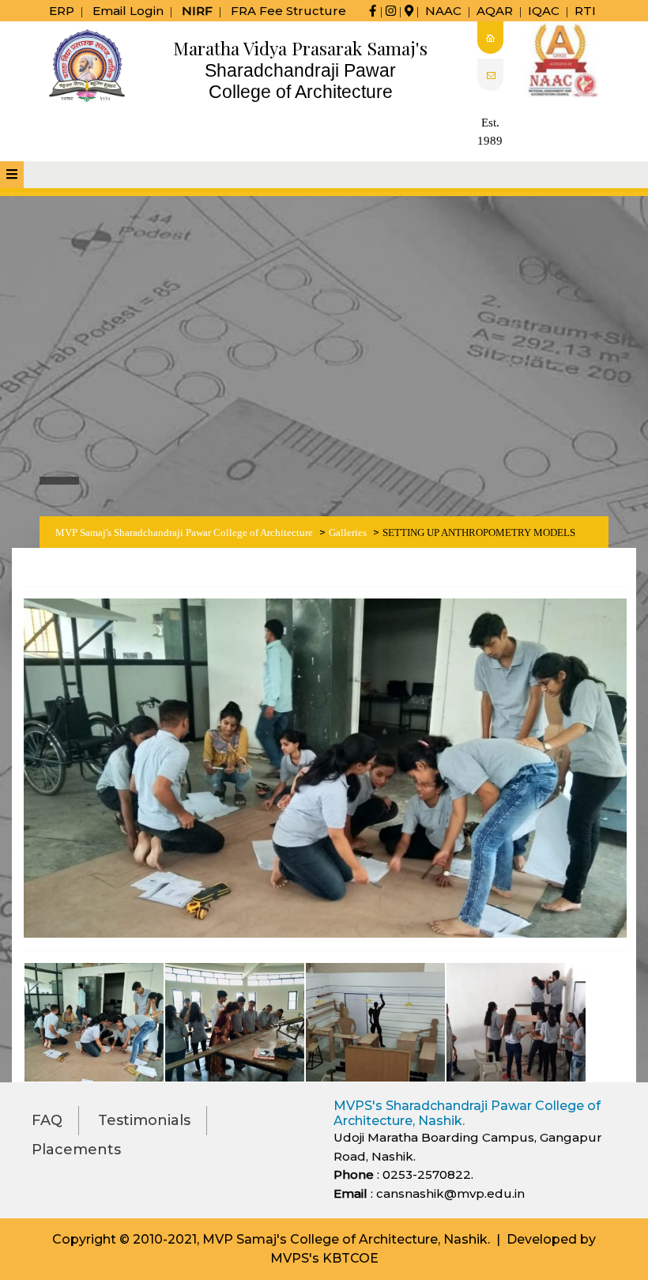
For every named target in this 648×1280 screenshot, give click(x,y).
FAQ (47, 1120)
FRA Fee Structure (288, 10)
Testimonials (144, 1120)
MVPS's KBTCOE (324, 1258)
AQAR (495, 10)
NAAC (443, 10)
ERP (61, 10)
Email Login (128, 10)
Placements (76, 1149)
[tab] (11, 174)
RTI (585, 10)
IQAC (543, 10)
